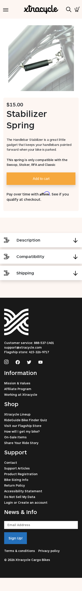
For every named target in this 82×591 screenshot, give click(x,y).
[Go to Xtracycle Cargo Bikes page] (6, 361)
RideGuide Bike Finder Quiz (25, 420)
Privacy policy (49, 551)
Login (8, 502)
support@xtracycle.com (23, 347)
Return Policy (14, 485)
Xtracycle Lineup (17, 414)
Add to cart (41, 179)
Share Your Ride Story (21, 443)
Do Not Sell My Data (19, 497)
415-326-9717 (39, 352)
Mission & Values (17, 383)
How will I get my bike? (22, 431)
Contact (10, 462)
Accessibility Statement (23, 491)
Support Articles (17, 468)
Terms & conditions (19, 551)
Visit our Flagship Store (22, 426)
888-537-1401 (44, 343)
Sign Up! (16, 538)
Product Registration (21, 474)
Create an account (32, 502)
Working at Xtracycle (20, 394)
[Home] (41, 9)
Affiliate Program (17, 389)
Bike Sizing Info (16, 480)
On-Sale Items (15, 437)
